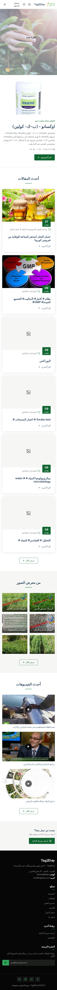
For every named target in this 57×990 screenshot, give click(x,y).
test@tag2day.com (41, 878)
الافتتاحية (51, 938)
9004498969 (43, 874)
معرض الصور (49, 903)
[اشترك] (5, 962)
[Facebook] (37, 979)
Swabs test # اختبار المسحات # (32, 419)
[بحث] (29, 4)
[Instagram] (25, 979)
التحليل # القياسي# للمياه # (34, 540)
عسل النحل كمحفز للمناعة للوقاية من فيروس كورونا (29, 238)
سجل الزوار (50, 912)
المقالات (51, 898)
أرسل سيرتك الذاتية (40, 841)
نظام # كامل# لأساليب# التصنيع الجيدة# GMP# (32, 300)
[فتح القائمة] (4, 4)
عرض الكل (30, 560)
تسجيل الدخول (16, 4)
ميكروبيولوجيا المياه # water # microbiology (33, 480)
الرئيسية (51, 893)
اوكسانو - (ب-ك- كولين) (33, 126)
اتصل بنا (51, 917)
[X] (31, 979)
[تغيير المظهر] (24, 4)
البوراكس (45, 361)
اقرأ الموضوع (46, 157)
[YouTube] (19, 979)
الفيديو (52, 908)
